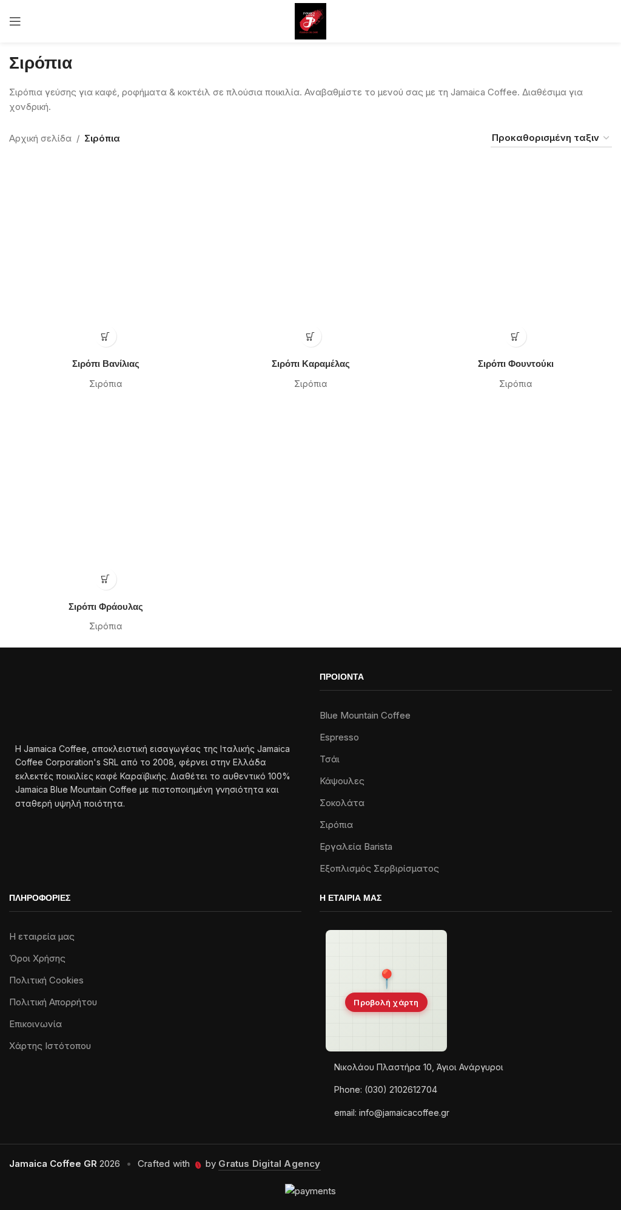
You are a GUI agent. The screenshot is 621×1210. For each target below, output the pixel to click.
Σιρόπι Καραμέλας (311, 364)
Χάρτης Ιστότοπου (50, 1045)
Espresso (339, 737)
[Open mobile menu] (15, 21)
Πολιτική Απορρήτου (53, 1002)
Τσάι (330, 759)
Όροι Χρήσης (37, 958)
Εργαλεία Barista (356, 846)
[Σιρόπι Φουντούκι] (515, 256)
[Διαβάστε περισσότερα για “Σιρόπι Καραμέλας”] (310, 336)
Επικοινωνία (35, 1024)
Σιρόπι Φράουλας (106, 607)
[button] (386, 990)
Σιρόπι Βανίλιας (105, 364)
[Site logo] (311, 20)
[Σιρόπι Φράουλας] (105, 499)
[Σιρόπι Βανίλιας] (105, 256)
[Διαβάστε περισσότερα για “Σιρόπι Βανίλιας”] (105, 336)
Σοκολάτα (342, 802)
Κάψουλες (342, 781)
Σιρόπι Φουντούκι (516, 364)
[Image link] (38, 700)
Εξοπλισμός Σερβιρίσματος (379, 868)
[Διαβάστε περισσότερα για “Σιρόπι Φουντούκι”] (515, 336)
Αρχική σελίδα (40, 138)
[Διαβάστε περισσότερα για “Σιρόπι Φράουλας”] (105, 579)
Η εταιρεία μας (42, 936)
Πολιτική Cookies (46, 980)
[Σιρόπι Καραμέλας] (310, 256)
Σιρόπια (106, 383)
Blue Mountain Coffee (365, 715)
